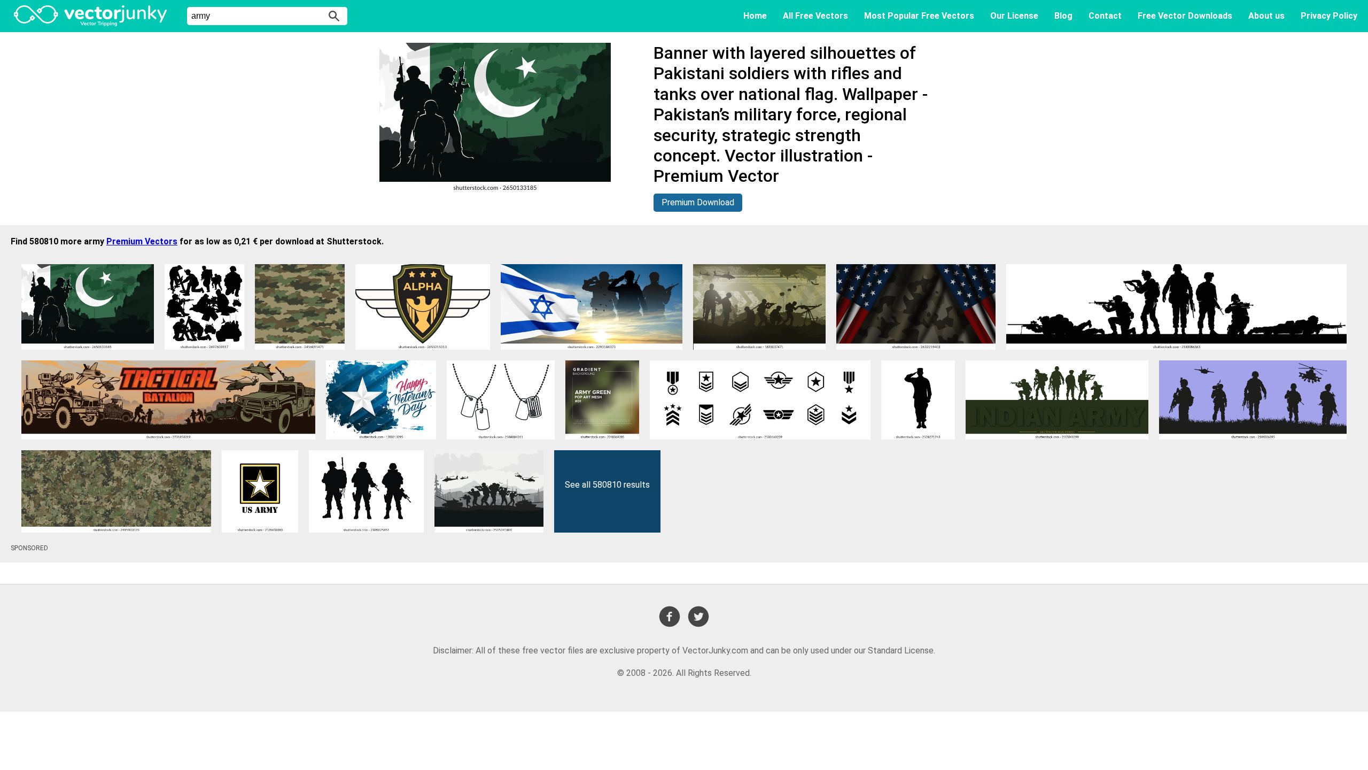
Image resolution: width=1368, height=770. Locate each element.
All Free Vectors (815, 16)
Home (755, 16)
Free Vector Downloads (1185, 16)
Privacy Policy (1329, 16)
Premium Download (698, 202)
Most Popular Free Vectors (919, 16)
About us (1266, 16)
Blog (1063, 16)
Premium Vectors (141, 241)
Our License (1014, 16)
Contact (1105, 16)
